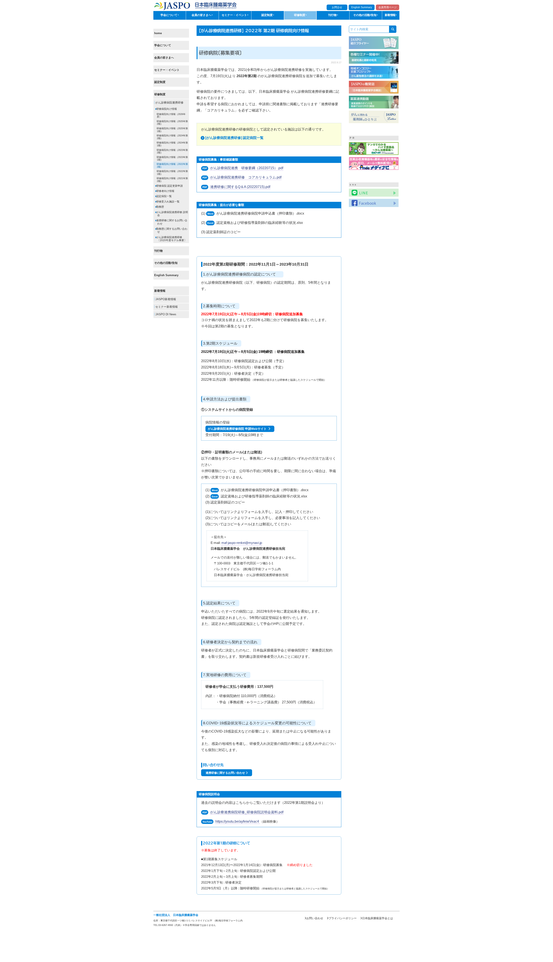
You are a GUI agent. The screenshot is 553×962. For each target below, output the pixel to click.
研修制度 (159, 94)
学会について (162, 45)
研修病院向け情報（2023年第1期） (172, 158)
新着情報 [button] (390, 15)
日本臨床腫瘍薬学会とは (377, 918)
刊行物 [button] (332, 15)
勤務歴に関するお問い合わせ (171, 230)
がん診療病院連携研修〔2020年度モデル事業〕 (171, 239)
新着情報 (159, 291)
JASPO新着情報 (165, 299)
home (158, 33)
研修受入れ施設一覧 (168, 201)
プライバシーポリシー (343, 918)
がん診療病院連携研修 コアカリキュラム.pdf (245, 177)
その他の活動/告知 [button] (365, 15)
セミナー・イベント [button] (235, 15)
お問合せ (337, 7)
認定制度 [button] (267, 15)
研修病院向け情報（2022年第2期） (172, 165)
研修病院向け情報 (166, 109)
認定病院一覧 (164, 196)
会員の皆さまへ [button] (202, 15)
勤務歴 (160, 206)
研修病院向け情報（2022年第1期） (172, 172)
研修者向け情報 (165, 191)
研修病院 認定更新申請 (169, 185)
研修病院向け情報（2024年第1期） (172, 144)
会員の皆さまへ (164, 57)
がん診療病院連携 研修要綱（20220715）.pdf (246, 168)
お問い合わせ (314, 918)
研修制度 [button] (300, 15)
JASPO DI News (165, 314)
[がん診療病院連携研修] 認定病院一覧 (234, 138)
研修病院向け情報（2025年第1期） (172, 129)
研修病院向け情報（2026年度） (171, 115)
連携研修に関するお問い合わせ (171, 222)
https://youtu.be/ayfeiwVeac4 (237, 821)
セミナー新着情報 (166, 306)
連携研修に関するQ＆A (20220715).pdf (240, 187)
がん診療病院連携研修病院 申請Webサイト (238, 428)
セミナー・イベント (167, 70)
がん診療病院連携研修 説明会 (172, 214)
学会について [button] (169, 15)
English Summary (361, 7)
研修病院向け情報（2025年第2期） (172, 122)
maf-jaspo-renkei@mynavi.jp (241, 543)
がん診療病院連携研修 (168, 102)
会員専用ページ (387, 7)
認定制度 (159, 82)
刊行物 (158, 250)
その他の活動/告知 (166, 263)
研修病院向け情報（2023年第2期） (172, 151)
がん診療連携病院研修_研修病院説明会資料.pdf (246, 812)
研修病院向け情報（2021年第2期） (172, 180)
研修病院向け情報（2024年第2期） (172, 137)
